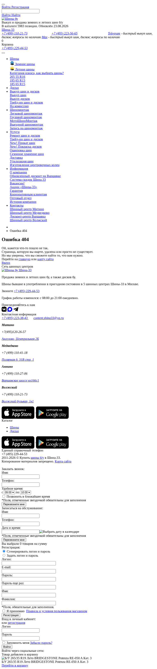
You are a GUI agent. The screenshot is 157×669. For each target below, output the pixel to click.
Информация (19, 168)
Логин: (6, 559)
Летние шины (24, 69)
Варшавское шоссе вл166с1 (20, 380)
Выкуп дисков (20, 99)
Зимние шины (24, 64)
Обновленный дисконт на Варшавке (35, 176)
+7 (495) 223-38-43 (15, 318)
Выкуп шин (18, 95)
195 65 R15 (17, 80)
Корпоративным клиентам (28, 194)
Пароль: (7, 575)
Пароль (7, 634)
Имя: (5, 472)
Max (44, 37)
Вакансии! (17, 183)
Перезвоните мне (14, 504)
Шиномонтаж (19, 110)
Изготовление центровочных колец (34, 165)
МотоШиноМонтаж (23, 121)
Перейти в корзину (15, 665)
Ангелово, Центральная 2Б (20, 339)
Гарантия (16, 190)
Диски (14, 87)
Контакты (17, 205)
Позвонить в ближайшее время (28, 496)
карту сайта (45, 259)
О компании (18, 172)
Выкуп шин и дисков (24, 91)
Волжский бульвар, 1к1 (18, 401)
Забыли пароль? (41, 642)
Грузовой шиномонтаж (26, 117)
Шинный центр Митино (27, 209)
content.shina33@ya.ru (49, 318)
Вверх (6, 263)
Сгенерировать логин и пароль (28, 551)
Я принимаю (16, 611)
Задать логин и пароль (22, 555)
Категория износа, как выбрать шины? (37, 73)
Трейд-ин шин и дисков (26, 102)
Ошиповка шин (21, 150)
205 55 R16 (17, 76)
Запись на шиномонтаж (26, 128)
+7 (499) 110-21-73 (14, 33)
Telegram (114, 33)
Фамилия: (8, 599)
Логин (6, 626)
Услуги (15, 132)
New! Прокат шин (22, 143)
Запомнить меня (18, 642)
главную (24, 259)
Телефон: (8, 480)
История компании (23, 201)
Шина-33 (8, 29)
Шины (14, 58)
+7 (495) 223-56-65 (64, 33)
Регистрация (11, 615)
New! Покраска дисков (26, 146)
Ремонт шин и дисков (25, 135)
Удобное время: (12, 488)
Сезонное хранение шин (27, 154)
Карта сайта (63, 461)
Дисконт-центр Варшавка (28, 216)
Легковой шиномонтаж (26, 113)
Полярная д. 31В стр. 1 (18, 359)
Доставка (16, 157)
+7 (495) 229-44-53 (15, 48)
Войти (7, 646)
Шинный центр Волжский (28, 220)
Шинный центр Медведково (29, 212)
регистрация (16, 622)
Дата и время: (11, 527)
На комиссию (19, 106)
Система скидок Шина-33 (28, 179)
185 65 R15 (17, 84)
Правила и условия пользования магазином (56, 611)
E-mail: (6, 567)
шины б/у (37, 457)
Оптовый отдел (20, 198)
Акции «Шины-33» (23, 187)
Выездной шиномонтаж (26, 124)
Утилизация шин (22, 161)
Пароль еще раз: (13, 583)
